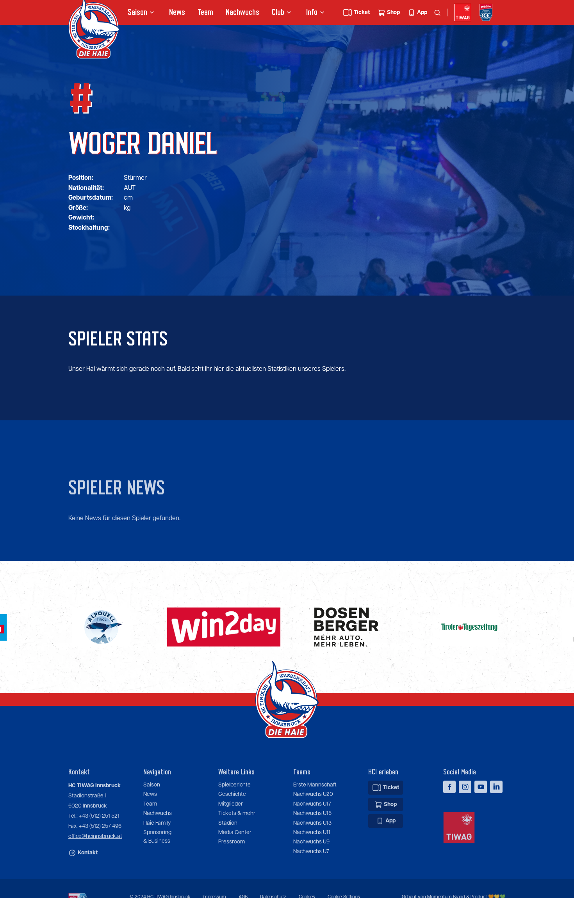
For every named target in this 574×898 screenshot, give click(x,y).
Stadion (227, 814)
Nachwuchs (242, 12)
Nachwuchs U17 (312, 795)
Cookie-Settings (344, 888)
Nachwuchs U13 (312, 814)
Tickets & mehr (236, 805)
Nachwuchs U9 (311, 833)
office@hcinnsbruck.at (95, 828)
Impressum (214, 888)
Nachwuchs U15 (312, 805)
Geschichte (232, 786)
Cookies (307, 888)
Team (205, 12)
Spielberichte (234, 776)
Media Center (234, 824)
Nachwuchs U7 (311, 843)
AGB (243, 888)
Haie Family (157, 814)
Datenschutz (273, 888)
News (177, 12)
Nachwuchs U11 (311, 824)
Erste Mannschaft (315, 776)
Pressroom (231, 833)
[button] (142, 12)
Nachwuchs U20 (313, 786)
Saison (151, 776)
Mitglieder (230, 795)
